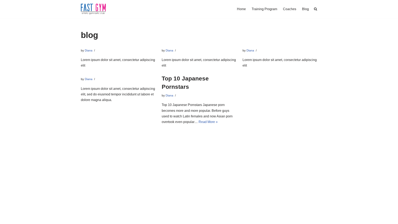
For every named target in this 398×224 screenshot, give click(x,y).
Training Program (264, 9)
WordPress (118, 218)
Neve (85, 218)
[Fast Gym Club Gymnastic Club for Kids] (93, 9)
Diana (88, 50)
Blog (305, 9)
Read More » (208, 122)
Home (241, 9)
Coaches (289, 9)
